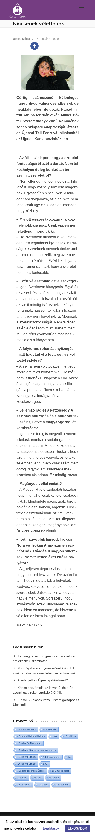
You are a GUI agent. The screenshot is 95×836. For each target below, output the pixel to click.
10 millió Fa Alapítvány (29, 743)
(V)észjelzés (49, 729)
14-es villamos (26, 763)
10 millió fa (70, 736)
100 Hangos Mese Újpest (30, 771)
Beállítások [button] (51, 828)
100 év (37, 777)
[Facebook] (34, 46)
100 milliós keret (60, 771)
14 (69, 757)
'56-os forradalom (26, 729)
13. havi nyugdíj (51, 757)
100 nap (21, 777)
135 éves (43, 784)
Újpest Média (21, 38)
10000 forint (62, 784)
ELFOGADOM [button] (77, 828)
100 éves (54, 777)
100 (45, 764)
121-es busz (23, 784)
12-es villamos (26, 756)
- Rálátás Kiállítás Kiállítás (31, 736)
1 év (54, 736)
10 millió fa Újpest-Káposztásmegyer (36, 750)
